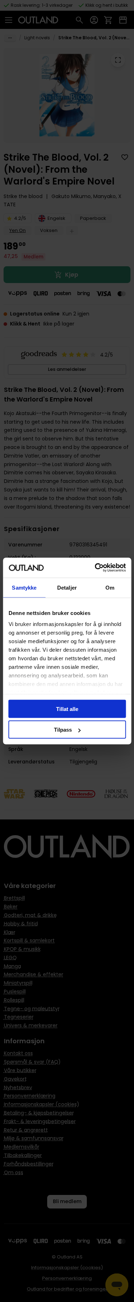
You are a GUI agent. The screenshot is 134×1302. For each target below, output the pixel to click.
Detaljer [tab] (67, 587)
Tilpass (63, 730)
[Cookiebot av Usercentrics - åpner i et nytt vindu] (95, 567)
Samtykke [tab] (24, 587)
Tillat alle (67, 709)
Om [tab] (109, 587)
